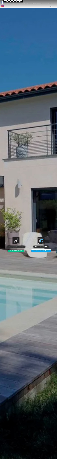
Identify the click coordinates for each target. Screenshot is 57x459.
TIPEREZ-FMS (10, 4)
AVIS (50, 6)
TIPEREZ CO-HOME (22, 4)
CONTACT (48, 4)
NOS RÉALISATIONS (36, 4)
